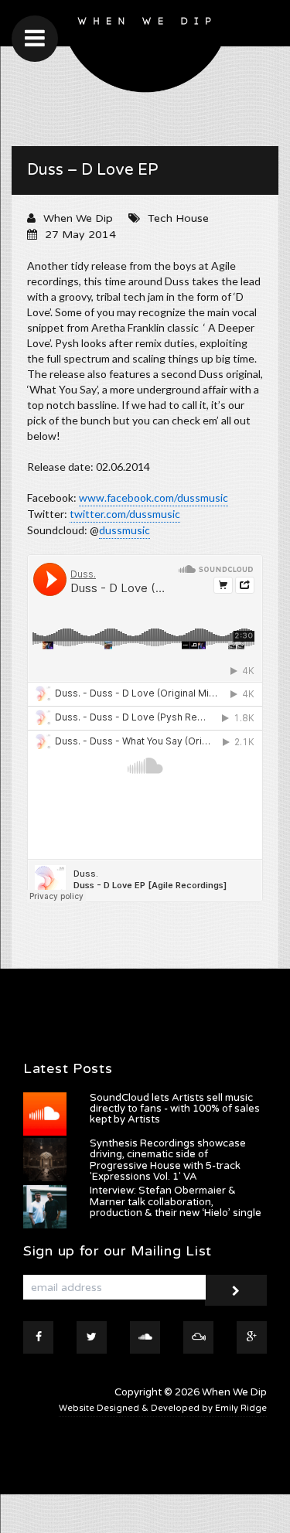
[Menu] (35, 38)
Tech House (178, 218)
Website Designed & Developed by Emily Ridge (163, 1408)
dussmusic (124, 530)
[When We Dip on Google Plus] (252, 1337)
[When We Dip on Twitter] (92, 1337)
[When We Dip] (145, 50)
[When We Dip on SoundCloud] (145, 1337)
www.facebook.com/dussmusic (153, 497)
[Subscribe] (236, 1290)
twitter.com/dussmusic (125, 513)
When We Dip (78, 218)
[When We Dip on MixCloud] (198, 1337)
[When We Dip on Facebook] (38, 1337)
